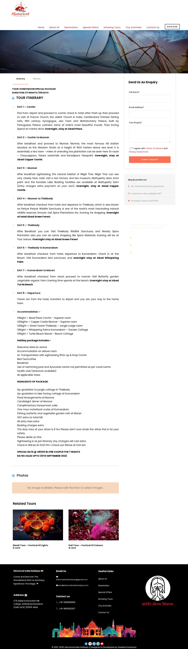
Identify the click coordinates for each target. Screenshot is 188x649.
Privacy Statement (138, 151)
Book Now (172, 27)
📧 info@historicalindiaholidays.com (72, 585)
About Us (54, 27)
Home (41, 27)
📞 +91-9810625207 (65, 608)
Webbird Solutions (127, 647)
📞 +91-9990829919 (65, 602)
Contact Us (152, 27)
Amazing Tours (112, 27)
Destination (71, 27)
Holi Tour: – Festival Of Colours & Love (86, 546)
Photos (36, 78)
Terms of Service (154, 148)
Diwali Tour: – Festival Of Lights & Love (30, 546)
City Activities (134, 27)
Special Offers (91, 27)
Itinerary (20, 78)
